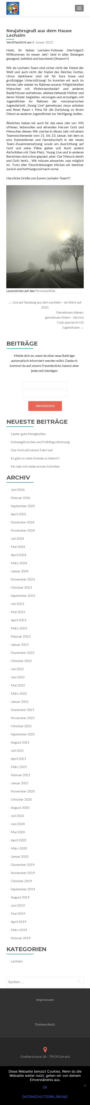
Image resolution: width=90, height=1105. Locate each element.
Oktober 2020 (21, 799)
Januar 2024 (19, 571)
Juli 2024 (17, 538)
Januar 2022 (19, 701)
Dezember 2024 (22, 522)
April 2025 (18, 514)
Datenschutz (45, 1024)
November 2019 (23, 873)
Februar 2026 (20, 498)
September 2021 (23, 734)
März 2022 (19, 693)
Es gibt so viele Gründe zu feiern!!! (35, 458)
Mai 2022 (18, 685)
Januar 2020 (19, 856)
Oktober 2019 (21, 881)
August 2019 (20, 897)
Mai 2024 (18, 547)
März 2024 (19, 563)
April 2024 (18, 555)
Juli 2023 (17, 604)
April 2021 (18, 758)
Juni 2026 (18, 489)
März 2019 (19, 930)
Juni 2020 (18, 824)
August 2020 (20, 807)
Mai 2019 (18, 913)
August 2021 (20, 742)
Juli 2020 (17, 816)
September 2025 (23, 506)
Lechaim (17, 961)
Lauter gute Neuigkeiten (28, 434)
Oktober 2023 (21, 587)
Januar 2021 (19, 783)
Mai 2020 (18, 832)
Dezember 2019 (22, 864)
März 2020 (19, 848)
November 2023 (23, 579)
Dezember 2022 (22, 653)
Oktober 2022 (21, 661)
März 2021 (19, 767)
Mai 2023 (18, 612)
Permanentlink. (45, 291)
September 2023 (23, 595)
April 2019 (18, 922)
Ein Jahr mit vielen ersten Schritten (35, 466)
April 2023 (18, 620)
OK (45, 1087)
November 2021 (23, 718)
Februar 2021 (20, 775)
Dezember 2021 (22, 710)
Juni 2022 (18, 677)
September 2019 (23, 889)
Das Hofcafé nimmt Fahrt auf (32, 450)
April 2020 (18, 840)
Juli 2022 (17, 669)
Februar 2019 (20, 938)
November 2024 (23, 530)
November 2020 (23, 791)
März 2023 (19, 628)
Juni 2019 (18, 905)
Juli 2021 (17, 750)
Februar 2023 (20, 636)
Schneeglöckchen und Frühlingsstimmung (40, 442)
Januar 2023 (19, 644)
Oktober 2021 (21, 726)
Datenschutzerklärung (45, 1097)
